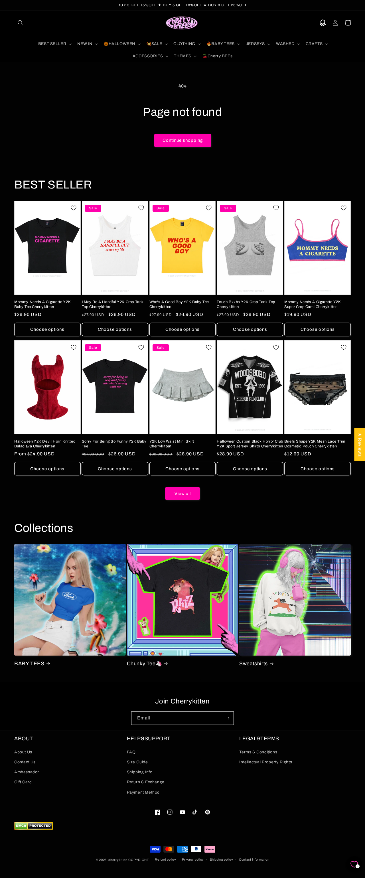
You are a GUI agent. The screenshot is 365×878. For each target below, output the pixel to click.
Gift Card (23, 782)
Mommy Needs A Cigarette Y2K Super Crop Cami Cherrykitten (312, 304)
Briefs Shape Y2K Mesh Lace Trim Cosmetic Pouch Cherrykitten (314, 443)
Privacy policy (193, 859)
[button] (20, 23)
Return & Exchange (146, 782)
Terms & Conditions (258, 752)
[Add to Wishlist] (73, 208)
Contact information (254, 859)
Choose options (47, 329)
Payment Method (143, 792)
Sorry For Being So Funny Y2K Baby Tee (114, 443)
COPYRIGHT (138, 859)
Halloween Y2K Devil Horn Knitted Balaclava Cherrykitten (44, 443)
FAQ (131, 752)
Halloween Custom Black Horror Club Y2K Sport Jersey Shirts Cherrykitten (250, 443)
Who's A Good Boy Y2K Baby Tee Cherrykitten (179, 304)
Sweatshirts (253, 663)
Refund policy (165, 859)
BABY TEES (29, 663)
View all (183, 493)
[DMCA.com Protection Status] (33, 828)
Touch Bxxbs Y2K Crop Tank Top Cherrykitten (246, 304)
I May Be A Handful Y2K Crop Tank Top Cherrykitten (113, 304)
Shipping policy (221, 859)
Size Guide (137, 762)
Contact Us (25, 762)
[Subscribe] (227, 718)
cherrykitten (117, 859)
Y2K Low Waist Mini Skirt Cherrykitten (171, 443)
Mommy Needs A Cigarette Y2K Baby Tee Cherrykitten (42, 304)
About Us (23, 752)
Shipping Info (140, 772)
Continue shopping (183, 140)
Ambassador (26, 772)
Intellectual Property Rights (265, 762)
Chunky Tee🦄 (144, 663)
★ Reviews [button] (359, 444)
